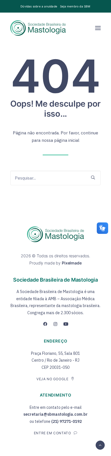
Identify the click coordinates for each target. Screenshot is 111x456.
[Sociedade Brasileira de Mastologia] (38, 28)
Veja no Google (52, 379)
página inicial (66, 140)
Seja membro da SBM (75, 6)
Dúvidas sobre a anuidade (38, 6)
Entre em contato (52, 433)
